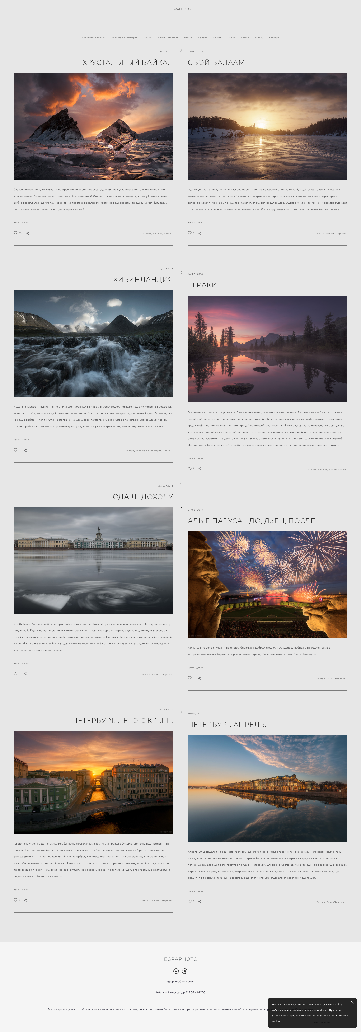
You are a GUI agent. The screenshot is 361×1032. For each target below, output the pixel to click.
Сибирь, (158, 233)
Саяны (232, 37)
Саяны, (334, 469)
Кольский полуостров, (149, 450)
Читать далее (21, 222)
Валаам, (331, 233)
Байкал (217, 37)
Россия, (148, 233)
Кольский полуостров (125, 37)
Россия (188, 37)
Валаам (259, 37)
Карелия (274, 37)
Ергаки (245, 37)
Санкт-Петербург (168, 37)
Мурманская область (94, 37)
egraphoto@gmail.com (180, 982)
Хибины (148, 37)
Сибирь (203, 37)
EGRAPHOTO (180, 9)
